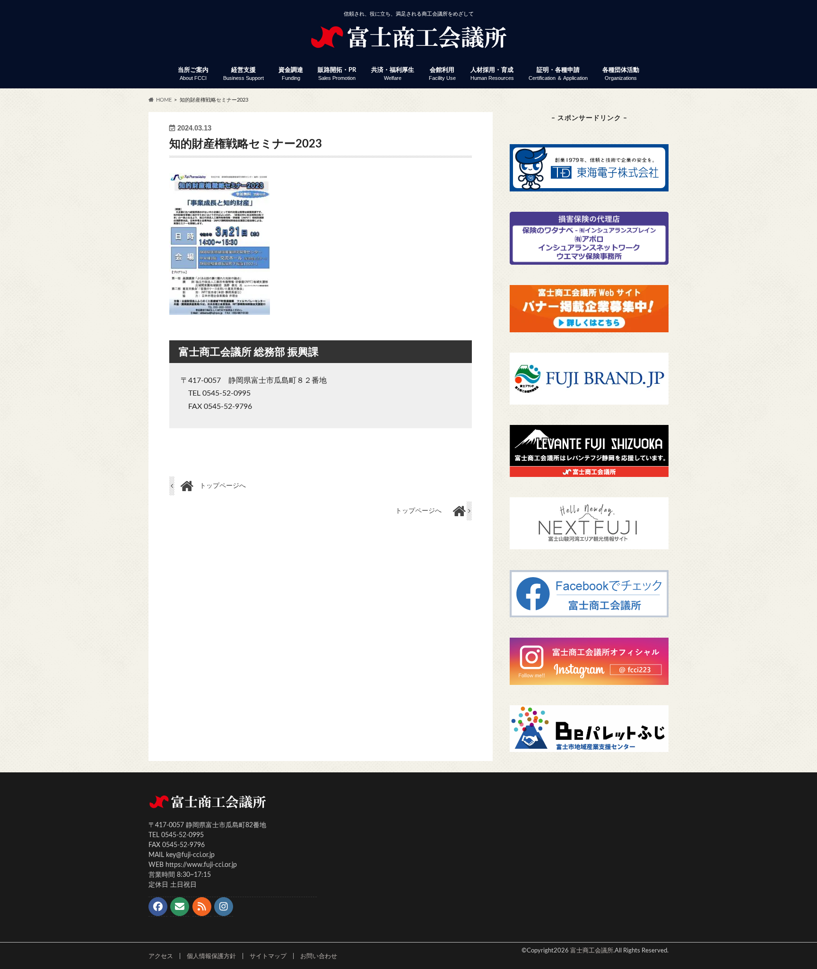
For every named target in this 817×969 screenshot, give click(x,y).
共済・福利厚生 (392, 74)
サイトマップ (268, 956)
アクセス (160, 956)
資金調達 (290, 74)
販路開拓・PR (337, 74)
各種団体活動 (620, 74)
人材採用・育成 (492, 74)
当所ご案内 (193, 74)
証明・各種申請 (558, 74)
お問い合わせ (318, 956)
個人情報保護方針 (211, 956)
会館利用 (442, 74)
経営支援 (243, 74)
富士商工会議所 (591, 950)
